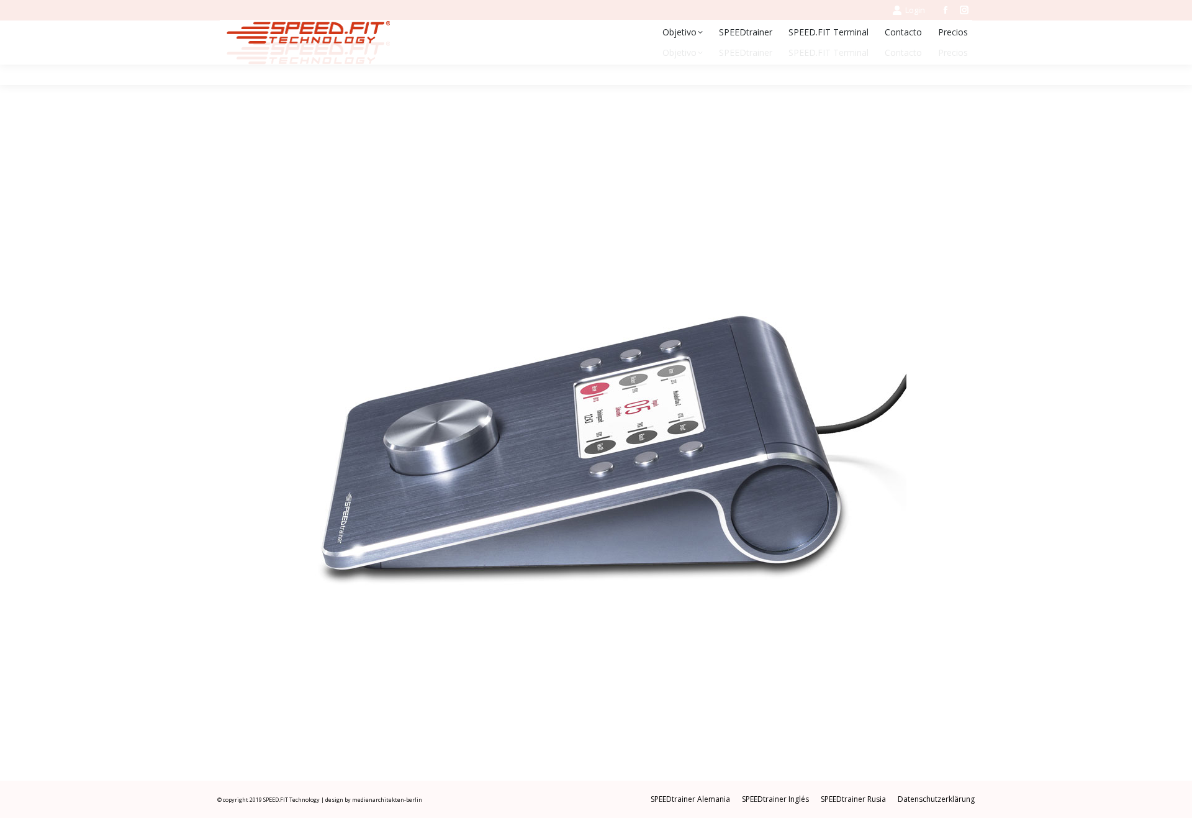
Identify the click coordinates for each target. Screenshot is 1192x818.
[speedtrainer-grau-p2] (596, 439)
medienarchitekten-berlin (387, 800)
